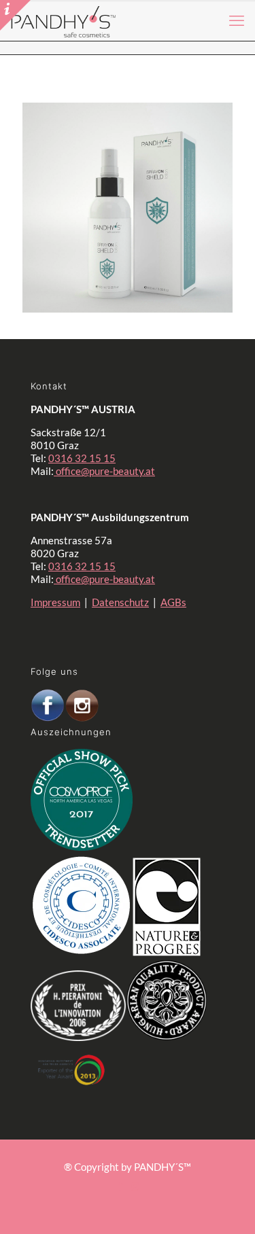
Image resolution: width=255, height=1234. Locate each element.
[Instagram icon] (135, 1186)
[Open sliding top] (15, 15)
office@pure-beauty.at (104, 471)
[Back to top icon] (213, 1199)
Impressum (55, 602)
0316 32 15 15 (82, 458)
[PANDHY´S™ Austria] (63, 20)
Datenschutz (120, 602)
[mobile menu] (236, 20)
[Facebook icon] (121, 1186)
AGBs (173, 602)
